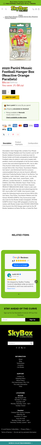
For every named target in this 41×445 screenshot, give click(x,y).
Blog (20, 361)
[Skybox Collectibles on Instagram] (19, 348)
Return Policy (20, 380)
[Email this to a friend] (18, 134)
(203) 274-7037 (20, 418)
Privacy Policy (25, 429)
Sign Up (32, 320)
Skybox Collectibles (12, 429)
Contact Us (20, 376)
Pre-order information (20, 384)
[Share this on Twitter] (4, 134)
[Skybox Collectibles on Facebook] (16, 348)
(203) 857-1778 (20, 401)
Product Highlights (19, 143)
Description (7, 143)
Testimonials (20, 363)
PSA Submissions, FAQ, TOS (20, 382)
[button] (20, 443)
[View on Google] (9, 275)
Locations (21, 365)
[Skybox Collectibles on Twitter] (22, 348)
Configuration (33, 143)
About (20, 359)
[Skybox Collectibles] (19, 9)
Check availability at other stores (16, 117)
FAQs (20, 386)
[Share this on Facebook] (8, 134)
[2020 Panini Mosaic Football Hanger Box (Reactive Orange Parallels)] (20, 41)
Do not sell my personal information (25, 432)
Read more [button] (11, 288)
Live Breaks (20, 367)
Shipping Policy (20, 378)
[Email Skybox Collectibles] (24, 348)
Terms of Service (6, 432)
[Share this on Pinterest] (13, 134)
